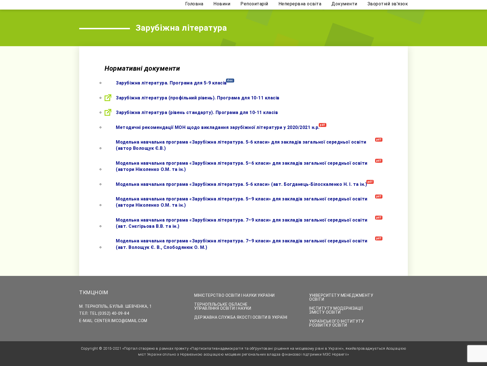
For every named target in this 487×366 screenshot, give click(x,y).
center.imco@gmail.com (120, 320)
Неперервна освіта (300, 4)
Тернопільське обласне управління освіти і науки (222, 306)
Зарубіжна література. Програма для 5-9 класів (171, 83)
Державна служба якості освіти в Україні (240, 317)
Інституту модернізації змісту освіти (336, 310)
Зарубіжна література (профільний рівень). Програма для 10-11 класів (198, 98)
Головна (194, 4)
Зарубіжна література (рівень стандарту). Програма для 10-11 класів (197, 112)
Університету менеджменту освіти (341, 297)
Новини (221, 4)
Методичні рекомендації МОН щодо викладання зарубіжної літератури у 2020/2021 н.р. (218, 127)
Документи (344, 4)
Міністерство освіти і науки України (234, 295)
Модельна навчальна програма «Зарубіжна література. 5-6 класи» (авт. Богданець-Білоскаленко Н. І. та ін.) (241, 184)
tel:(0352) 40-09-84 (109, 313)
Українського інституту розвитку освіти (336, 323)
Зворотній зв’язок (388, 4)
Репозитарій (254, 4)
